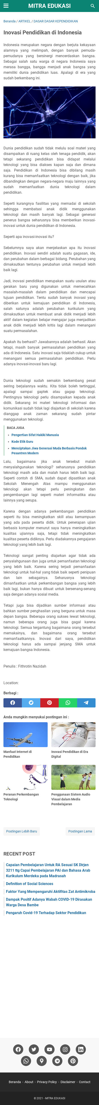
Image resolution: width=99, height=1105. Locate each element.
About (29, 1082)
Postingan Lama (80, 831)
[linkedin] (81, 1049)
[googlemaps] (42, 1061)
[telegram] (86, 702)
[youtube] (49, 1049)
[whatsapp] (68, 702)
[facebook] (12, 702)
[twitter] (31, 702)
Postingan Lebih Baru (21, 831)
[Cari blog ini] (93, 6)
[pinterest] (49, 702)
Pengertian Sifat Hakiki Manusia (35, 435)
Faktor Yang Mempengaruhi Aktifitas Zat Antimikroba (50, 891)
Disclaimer (68, 1082)
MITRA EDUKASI (49, 6)
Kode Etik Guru (22, 441)
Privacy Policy (47, 1082)
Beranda (15, 1082)
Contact (84, 1082)
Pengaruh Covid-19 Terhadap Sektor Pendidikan (46, 913)
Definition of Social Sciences (29, 884)
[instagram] (65, 1049)
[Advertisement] (49, 974)
